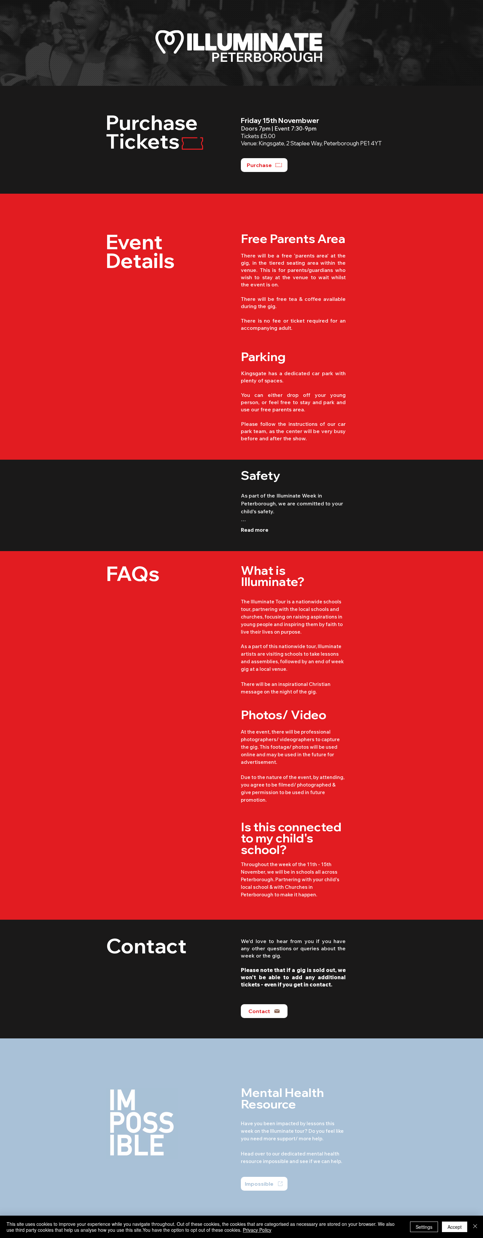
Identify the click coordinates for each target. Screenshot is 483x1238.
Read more (254, 529)
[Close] (475, 1227)
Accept (455, 1227)
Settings (424, 1227)
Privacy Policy (257, 1229)
